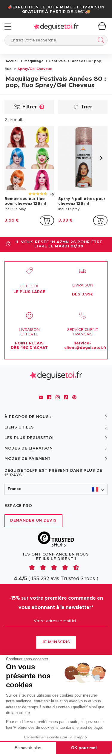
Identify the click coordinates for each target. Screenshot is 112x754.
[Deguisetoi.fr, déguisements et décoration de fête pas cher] (56, 26)
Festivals (57, 61)
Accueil (11, 61)
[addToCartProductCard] (47, 220)
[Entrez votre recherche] (100, 41)
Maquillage (34, 61)
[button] (56, 489)
